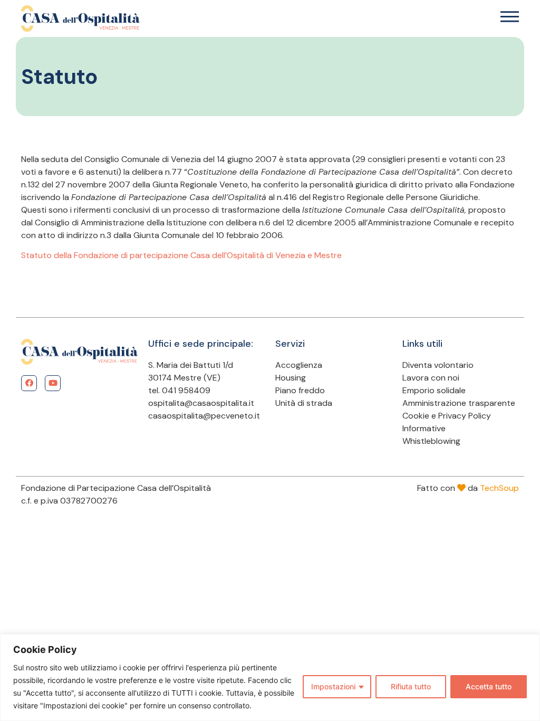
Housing (290, 377)
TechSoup (499, 488)
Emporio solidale (434, 390)
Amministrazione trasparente (458, 403)
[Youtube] (53, 383)
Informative (424, 428)
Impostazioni (333, 686)
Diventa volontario (438, 365)
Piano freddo (300, 390)
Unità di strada (303, 403)
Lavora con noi (430, 377)
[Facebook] (29, 383)
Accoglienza (298, 365)
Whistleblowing (431, 441)
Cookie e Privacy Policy (446, 415)
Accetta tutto (489, 686)
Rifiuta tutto (411, 686)
